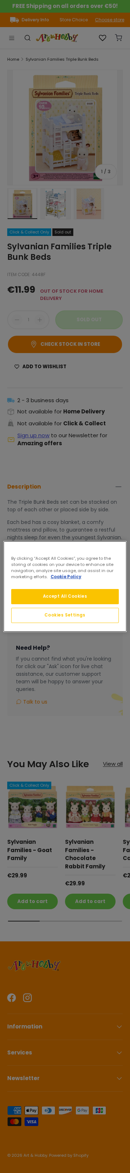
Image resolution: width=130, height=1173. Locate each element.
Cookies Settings (64, 615)
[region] (65, 586)
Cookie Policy (66, 577)
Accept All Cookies (65, 596)
